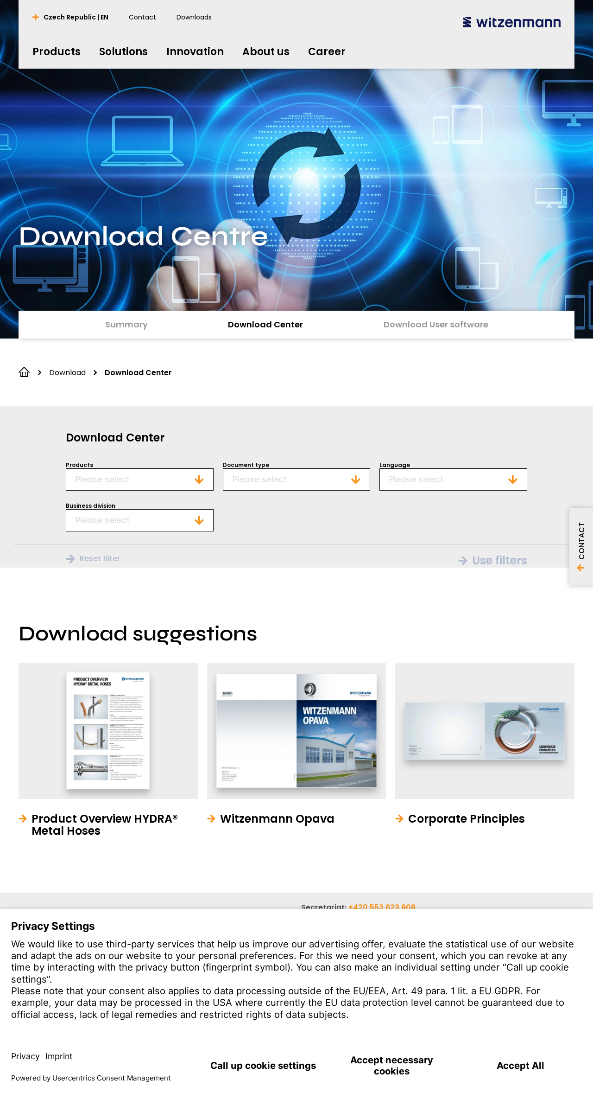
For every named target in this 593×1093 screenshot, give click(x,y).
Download (67, 372)
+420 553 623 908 (382, 907)
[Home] (512, 22)
